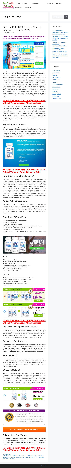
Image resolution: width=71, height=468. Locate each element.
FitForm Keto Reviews (29, 457)
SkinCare (17, 3)
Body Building (26, 3)
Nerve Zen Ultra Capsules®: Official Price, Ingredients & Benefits (60, 38)
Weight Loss (18, 7)
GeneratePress (44, 465)
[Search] (66, 17)
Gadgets (54, 75)
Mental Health (56, 87)
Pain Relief (58, 3)
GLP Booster (55, 80)
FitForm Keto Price (20, 457)
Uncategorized (56, 94)
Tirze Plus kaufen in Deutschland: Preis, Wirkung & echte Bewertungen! (60, 32)
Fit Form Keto (16, 455)
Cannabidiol (55, 72)
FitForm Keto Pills (11, 457)
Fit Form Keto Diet (23, 455)
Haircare (54, 82)
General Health (36, 3)
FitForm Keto (31, 455)
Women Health (56, 98)
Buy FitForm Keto (8, 455)
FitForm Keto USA (10, 458)
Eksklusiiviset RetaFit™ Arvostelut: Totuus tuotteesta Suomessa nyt (59, 49)
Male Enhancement (48, 3)
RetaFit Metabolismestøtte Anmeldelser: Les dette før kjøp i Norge (59, 55)
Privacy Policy (27, 7)
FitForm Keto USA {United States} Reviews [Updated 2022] (22, 28)
